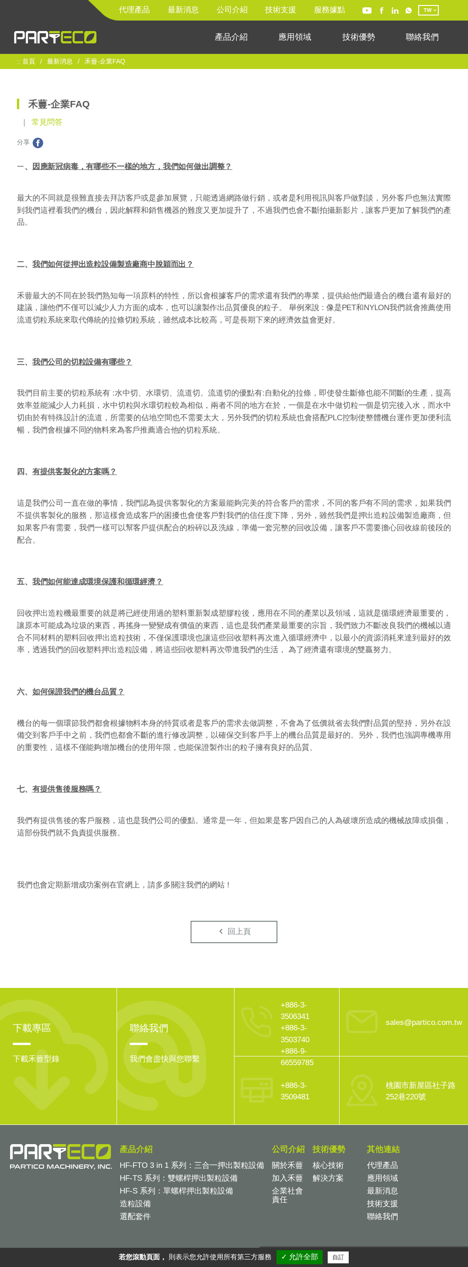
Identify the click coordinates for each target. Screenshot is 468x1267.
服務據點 (329, 9)
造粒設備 (135, 1203)
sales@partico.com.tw (424, 1022)
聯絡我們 (422, 37)
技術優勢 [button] (358, 37)
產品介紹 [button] (231, 37)
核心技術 (328, 1165)
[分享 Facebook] (38, 142)
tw (427, 10)
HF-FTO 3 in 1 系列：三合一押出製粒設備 (192, 1165)
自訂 (338, 1257)
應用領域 (294, 37)
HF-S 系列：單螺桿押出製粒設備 (176, 1191)
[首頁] (55, 37)
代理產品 (134, 9)
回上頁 (238, 931)
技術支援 (280, 9)
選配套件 (135, 1216)
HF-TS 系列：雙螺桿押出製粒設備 (179, 1178)
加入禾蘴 (287, 1178)
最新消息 (183, 9)
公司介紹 (232, 9)
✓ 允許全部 (299, 1257)
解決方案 (328, 1178)
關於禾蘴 (287, 1165)
